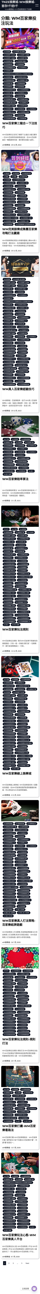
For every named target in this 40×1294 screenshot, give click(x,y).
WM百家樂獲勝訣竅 (23, 208)
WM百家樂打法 (23, 102)
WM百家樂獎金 (8, 205)
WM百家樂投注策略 (23, 112)
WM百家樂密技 (8, 87)
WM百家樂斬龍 (22, 352)
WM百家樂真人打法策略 (10, 218)
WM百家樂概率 (21, 356)
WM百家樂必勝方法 (9, 99)
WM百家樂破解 (8, 224)
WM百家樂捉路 (8, 115)
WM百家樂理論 (22, 580)
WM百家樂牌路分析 (9, 378)
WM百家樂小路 (8, 93)
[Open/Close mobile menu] (36, 5)
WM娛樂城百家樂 (9, 686)
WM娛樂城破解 (8, 689)
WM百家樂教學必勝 (9, 202)
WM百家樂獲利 (20, 205)
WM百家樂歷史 (23, 368)
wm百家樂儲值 (20, 64)
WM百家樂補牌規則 (23, 1034)
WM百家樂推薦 (20, 115)
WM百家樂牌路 (20, 375)
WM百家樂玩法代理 (21, 212)
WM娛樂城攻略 (8, 683)
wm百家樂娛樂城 (20, 83)
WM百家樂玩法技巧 (23, 215)
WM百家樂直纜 (22, 884)
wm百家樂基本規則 (9, 80)
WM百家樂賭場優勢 (9, 612)
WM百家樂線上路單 (9, 605)
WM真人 (31, 471)
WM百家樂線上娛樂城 (16, 773)
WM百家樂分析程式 (21, 77)
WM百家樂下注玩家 (9, 55)
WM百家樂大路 (8, 83)
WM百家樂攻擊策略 (9, 118)
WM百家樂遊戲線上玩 (24, 621)
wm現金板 (7, 173)
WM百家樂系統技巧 (9, 1031)
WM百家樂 (7, 52)
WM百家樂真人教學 (9, 221)
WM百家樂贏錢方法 (23, 903)
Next (27, 1263)
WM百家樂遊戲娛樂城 (22, 615)
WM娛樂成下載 (8, 442)
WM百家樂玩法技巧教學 (25, 577)
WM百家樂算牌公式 (21, 599)
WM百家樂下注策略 (23, 55)
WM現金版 (16, 173)
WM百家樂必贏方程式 (10, 102)
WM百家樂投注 (31, 109)
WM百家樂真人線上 (23, 221)
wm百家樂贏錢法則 (9, 906)
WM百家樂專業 (20, 87)
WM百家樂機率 (8, 365)
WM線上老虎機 (8, 916)
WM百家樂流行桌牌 (22, 371)
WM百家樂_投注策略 (19, 52)
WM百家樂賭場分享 (23, 612)
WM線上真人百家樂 (23, 913)
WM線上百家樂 (20, 909)
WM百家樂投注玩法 (9, 112)
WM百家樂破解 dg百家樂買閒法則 (25, 224)
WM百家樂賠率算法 (15, 479)
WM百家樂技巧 (8, 109)
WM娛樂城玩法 (20, 683)
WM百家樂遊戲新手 (9, 621)
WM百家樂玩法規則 (9, 580)
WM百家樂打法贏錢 (9, 106)
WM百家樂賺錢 (8, 615)
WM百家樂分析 (8, 77)
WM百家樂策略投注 (23, 1018)
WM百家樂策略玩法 (26, 887)
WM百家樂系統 (21, 471)
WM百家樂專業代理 (9, 90)
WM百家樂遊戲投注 (9, 618)
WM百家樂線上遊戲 (23, 605)
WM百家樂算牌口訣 (23, 894)
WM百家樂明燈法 (9, 356)
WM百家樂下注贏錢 (9, 58)
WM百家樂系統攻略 (9, 1034)
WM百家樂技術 (20, 109)
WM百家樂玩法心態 (9, 215)
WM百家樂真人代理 (24, 590)
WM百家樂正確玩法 (21, 365)
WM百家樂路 (21, 906)
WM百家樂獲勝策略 (9, 208)
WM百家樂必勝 (20, 96)
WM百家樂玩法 (8, 212)
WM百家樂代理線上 (21, 61)
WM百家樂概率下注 (9, 359)
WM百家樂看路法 (20, 586)
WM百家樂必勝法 (23, 99)
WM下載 (6, 439)
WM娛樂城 (15, 439)
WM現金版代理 (26, 173)
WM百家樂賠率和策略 (10, 900)
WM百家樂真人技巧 (26, 218)
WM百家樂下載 (22, 58)
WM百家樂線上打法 (21, 602)
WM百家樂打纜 (22, 106)
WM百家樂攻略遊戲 (9, 199)
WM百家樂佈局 (8, 64)
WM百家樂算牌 (8, 599)
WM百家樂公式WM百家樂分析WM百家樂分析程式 (18, 74)
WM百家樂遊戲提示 (23, 618)
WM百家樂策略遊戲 (23, 596)
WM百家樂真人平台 (23, 1214)
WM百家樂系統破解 (23, 897)
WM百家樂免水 (22, 67)
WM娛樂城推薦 (25, 439)
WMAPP (6, 529)
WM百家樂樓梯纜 (9, 362)
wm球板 (6, 177)
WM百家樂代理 (8, 61)
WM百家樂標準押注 (22, 362)
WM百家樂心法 (8, 96)
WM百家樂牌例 (8, 375)
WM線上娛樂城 (8, 909)
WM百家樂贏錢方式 (9, 903)
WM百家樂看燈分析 (21, 583)
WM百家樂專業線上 (23, 90)
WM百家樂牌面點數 (23, 202)
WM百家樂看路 (8, 586)
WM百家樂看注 (8, 583)
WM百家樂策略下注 (21, 1217)
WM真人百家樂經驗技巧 (18, 389)
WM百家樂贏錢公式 (24, 900)
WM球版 (14, 177)
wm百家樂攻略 (22, 118)
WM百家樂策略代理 (9, 1221)
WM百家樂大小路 (22, 80)
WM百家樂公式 (8, 71)
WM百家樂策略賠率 (9, 890)
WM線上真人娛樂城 (9, 913)
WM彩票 (18, 1092)
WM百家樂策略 (8, 1217)
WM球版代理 (23, 177)
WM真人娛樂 (7, 474)
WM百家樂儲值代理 (9, 67)
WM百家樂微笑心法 (21, 93)
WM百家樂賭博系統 (9, 609)
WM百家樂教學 (22, 199)
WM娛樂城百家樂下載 (23, 686)
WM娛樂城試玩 (20, 689)
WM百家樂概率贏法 (23, 359)
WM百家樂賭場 (22, 609)
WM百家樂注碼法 (9, 371)
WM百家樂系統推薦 (9, 897)
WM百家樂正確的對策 (10, 368)
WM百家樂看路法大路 (10, 590)
